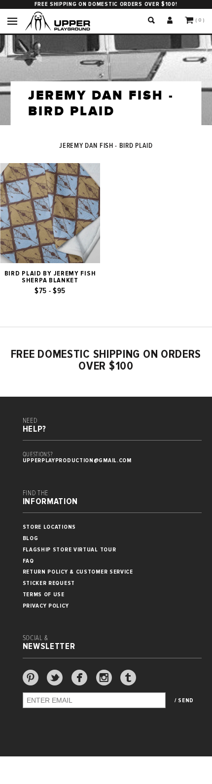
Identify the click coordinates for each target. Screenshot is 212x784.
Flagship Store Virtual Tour (69, 549)
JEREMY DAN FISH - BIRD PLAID (106, 145)
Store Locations (49, 527)
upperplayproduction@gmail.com (77, 460)
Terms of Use (44, 594)
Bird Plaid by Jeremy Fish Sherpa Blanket (50, 277)
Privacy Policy (46, 606)
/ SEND (184, 701)
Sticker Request (49, 583)
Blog (30, 538)
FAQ (28, 561)
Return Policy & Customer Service (78, 572)
